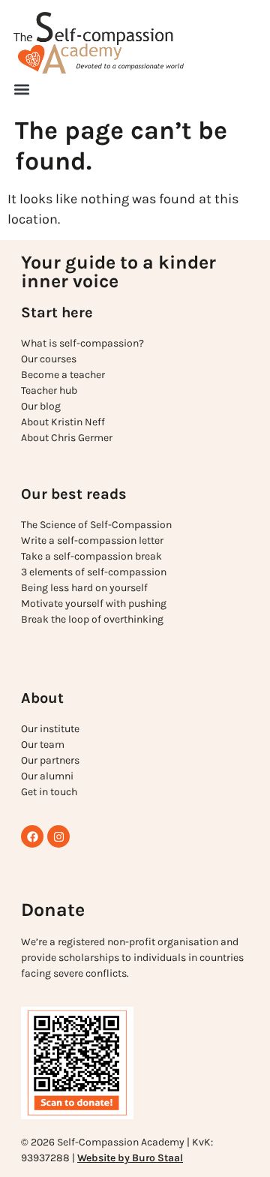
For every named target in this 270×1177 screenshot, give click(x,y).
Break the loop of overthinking (92, 619)
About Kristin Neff (63, 422)
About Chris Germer (66, 437)
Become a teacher (63, 374)
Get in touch (49, 791)
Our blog (41, 406)
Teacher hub (49, 390)
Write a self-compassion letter (92, 540)
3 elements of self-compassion (93, 572)
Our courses (48, 359)
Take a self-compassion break (91, 556)
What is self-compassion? (82, 343)
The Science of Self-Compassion (96, 524)
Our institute (50, 728)
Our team (42, 744)
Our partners (50, 760)
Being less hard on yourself (84, 587)
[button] (22, 89)
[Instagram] (58, 836)
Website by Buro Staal (130, 1157)
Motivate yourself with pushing (93, 603)
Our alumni (47, 776)
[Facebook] (32, 836)
